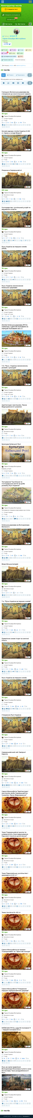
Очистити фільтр (20, 60)
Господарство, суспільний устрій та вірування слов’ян (16, 208)
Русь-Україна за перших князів (14, 678)
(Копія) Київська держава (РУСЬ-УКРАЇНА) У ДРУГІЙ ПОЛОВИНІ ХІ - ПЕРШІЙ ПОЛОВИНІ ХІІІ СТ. (15, 327)
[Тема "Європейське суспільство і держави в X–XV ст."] (16, 885)
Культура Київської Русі (11, 444)
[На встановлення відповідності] (18, 83)
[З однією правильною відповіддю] (3, 83)
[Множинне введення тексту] (23, 83)
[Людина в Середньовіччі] (16, 180)
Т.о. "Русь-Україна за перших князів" (16, 601)
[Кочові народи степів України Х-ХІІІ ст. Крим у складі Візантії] (16, 143)
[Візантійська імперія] (16, 574)
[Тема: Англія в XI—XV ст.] (16, 922)
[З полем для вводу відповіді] (13, 83)
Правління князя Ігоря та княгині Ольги (15, 639)
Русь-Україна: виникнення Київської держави (12, 287)
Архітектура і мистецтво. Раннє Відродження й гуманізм (14, 406)
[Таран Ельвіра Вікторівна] (16, 31)
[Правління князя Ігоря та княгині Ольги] (16, 650)
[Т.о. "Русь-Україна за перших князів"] (16, 611)
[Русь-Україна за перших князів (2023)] (16, 258)
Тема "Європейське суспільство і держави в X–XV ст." (15, 874)
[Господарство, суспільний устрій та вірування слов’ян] (16, 219)
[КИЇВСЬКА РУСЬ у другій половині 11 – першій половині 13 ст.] (16, 1040)
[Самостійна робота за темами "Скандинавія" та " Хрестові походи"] (16, 961)
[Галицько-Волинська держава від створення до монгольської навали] (16, 104)
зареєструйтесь (21, 65)
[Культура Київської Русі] (16, 454)
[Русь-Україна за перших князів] (16, 687)
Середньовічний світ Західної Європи (14, 753)
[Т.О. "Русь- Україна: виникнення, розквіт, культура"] (16, 377)
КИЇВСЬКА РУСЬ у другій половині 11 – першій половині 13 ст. (16, 1029)
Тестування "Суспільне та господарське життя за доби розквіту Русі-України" (13, 484)
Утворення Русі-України (11, 715)
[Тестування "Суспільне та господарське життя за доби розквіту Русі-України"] (16, 495)
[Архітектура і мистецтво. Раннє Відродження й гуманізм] (16, 417)
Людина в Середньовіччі (12, 170)
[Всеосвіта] (2, 1)
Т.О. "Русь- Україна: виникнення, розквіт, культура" (15, 367)
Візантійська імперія (10, 564)
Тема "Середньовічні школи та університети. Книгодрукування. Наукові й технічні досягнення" (15, 834)
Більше (4, 40)
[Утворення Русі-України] (16, 725)
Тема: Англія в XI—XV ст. (11, 912)
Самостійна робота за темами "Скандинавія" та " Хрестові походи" (16, 950)
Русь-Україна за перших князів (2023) (14, 247)
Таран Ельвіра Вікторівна (13, 39)
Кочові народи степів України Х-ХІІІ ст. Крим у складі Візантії (16, 132)
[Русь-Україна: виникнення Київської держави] (16, 297)
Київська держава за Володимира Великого (15, 526)
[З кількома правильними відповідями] (8, 83)
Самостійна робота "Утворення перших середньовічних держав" (15, 990)
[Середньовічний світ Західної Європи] (16, 764)
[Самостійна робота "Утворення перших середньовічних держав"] (16, 1000)
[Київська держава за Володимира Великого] (16, 537)
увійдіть (11, 65)
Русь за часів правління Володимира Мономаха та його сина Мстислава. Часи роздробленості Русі (16, 1069)
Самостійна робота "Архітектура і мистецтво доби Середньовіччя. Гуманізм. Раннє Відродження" (15, 793)
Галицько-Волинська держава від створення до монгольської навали (16, 93)
